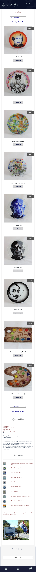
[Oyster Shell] (18, 490)
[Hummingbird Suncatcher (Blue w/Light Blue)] (18, 462)
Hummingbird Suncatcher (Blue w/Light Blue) (22, 464)
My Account (6, 569)
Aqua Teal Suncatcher (17, 477)
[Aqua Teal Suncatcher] (18, 476)
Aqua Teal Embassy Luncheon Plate (20, 496)
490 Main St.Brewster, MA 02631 (8, 427)
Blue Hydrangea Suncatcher (18, 467)
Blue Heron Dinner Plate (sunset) (20, 505)
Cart (27, 567)
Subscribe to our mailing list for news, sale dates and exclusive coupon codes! (17, 513)
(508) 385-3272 (7, 429)
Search (18, 569)
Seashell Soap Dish (16, 472)
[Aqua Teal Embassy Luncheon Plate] (18, 495)
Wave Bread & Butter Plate (18, 500)
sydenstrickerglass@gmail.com (11, 431)
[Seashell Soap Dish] (18, 471)
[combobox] (18, 557)
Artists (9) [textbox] (22, 557)
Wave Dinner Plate (16, 486)
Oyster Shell (14, 491)
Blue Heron (14, 482)
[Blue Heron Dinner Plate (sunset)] (18, 504)
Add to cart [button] (18, 60)
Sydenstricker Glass (10, 5)
